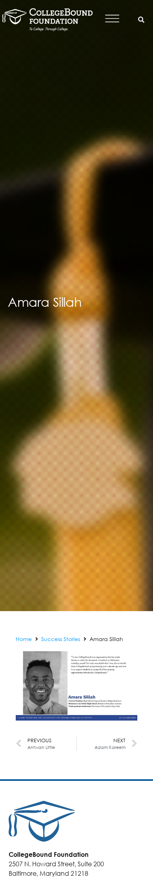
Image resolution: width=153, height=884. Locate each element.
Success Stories (60, 639)
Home (24, 639)
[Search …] (141, 20)
